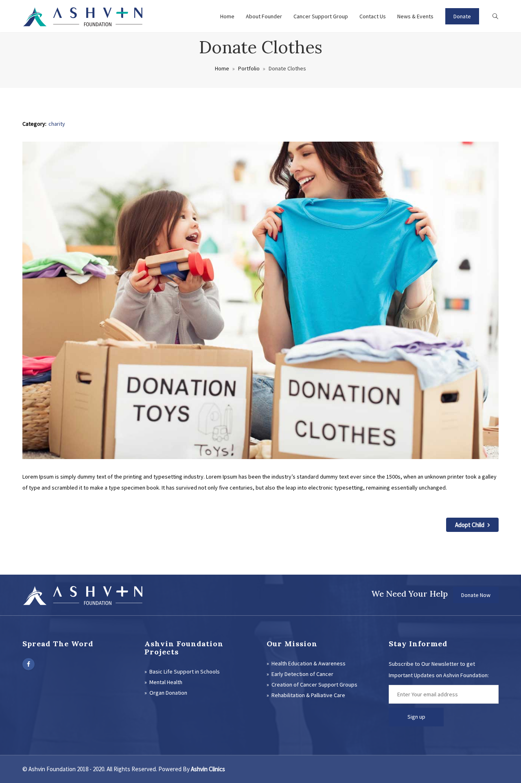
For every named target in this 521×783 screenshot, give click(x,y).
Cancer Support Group (320, 16)
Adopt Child (470, 525)
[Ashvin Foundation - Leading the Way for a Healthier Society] (83, 16)
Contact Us (372, 16)
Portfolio (249, 68)
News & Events (415, 16)
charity (56, 123)
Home (227, 16)
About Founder (264, 16)
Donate (462, 16)
